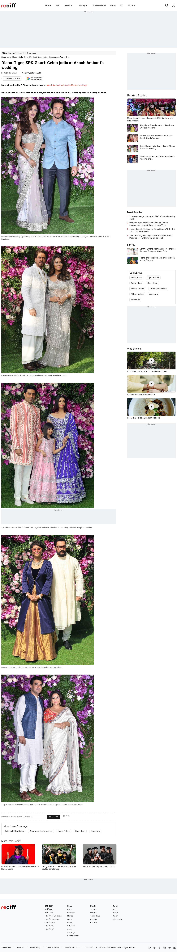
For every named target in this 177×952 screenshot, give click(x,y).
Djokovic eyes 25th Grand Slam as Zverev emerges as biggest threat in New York (148, 223)
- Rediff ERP (49, 929)
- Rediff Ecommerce (52, 919)
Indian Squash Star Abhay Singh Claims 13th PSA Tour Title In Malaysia (152, 230)
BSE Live (93, 909)
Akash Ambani (137, 288)
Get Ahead (12, 57)
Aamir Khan (136, 283)
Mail (57, 5)
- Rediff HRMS (50, 923)
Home (48, 5)
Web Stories (134, 348)
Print (67, 816)
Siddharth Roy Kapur (14, 831)
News (67, 5)
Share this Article (13, 78)
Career (115, 916)
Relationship (117, 919)
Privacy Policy (35, 948)
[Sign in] (173, 5)
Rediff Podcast (73, 936)
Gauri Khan (152, 283)
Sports (69, 919)
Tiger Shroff (153, 277)
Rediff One (49, 913)
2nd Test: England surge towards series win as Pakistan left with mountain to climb (151, 236)
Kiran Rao (95, 831)
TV (121, 5)
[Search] (167, 5)
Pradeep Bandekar (158, 288)
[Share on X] (154, 948)
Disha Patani (64, 831)
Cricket (70, 923)
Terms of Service (52, 948)
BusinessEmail (99, 5)
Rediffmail (49, 909)
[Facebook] (159, 948)
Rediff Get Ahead (10, 73)
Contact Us (89, 948)
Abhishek (153, 294)
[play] (151, 360)
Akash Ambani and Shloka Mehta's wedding (67, 85)
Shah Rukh (80, 831)
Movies (70, 916)
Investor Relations (72, 948)
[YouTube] (169, 948)
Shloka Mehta (137, 294)
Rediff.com (110, 948)
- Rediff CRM (49, 926)
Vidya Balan (136, 277)
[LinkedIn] (174, 948)
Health (115, 909)
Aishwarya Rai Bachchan (41, 831)
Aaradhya (135, 299)
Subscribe (53, 817)
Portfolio (93, 923)
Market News (95, 916)
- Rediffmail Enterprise (53, 916)
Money (82, 5)
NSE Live (93, 913)
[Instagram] (164, 948)
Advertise (20, 948)
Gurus (113, 5)
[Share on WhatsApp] (150, 948)
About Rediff (6, 948)
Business (71, 913)
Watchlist (93, 919)
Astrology (71, 932)
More (130, 5)
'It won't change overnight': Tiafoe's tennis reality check (152, 217)
